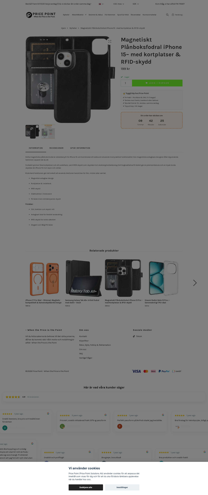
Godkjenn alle (85, 487)
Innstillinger (122, 487)
